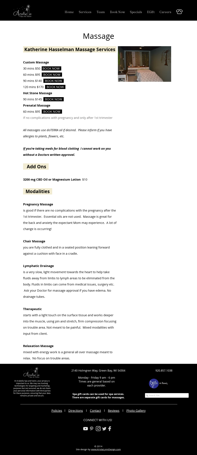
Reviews (113, 410)
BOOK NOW (51, 75)
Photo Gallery (136, 410)
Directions (75, 410)
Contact (95, 410)
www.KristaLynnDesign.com (106, 449)
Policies (56, 410)
